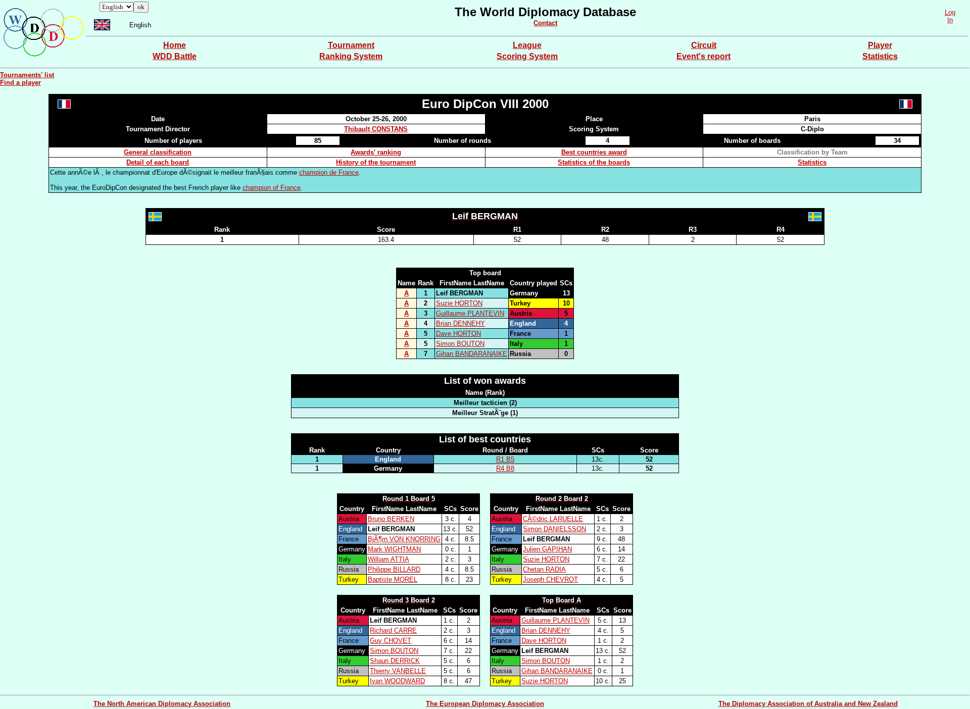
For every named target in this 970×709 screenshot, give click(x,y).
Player (880, 45)
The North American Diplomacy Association (161, 703)
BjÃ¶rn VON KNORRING (404, 539)
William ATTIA (388, 559)
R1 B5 (505, 459)
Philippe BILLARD (394, 569)
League (527, 45)
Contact (545, 23)
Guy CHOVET (390, 640)
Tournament (351, 45)
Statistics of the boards (594, 162)
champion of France (272, 187)
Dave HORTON (458, 333)
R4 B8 (505, 468)
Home (174, 45)
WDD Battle (175, 56)
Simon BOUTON (460, 343)
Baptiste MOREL (392, 579)
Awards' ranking (376, 152)
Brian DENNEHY (460, 323)
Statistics (880, 56)
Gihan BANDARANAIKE (471, 354)
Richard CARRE (393, 630)
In (950, 20)
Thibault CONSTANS (376, 129)
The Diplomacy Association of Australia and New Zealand (808, 703)
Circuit (703, 45)
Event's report (703, 56)
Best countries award (594, 152)
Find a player (20, 82)
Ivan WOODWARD (397, 681)
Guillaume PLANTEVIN (470, 313)
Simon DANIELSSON (554, 529)
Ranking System (350, 56)
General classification (157, 152)
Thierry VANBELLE (398, 671)
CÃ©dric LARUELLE (553, 519)
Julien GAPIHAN (547, 549)
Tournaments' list (27, 75)
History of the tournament (376, 162)
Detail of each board (157, 162)
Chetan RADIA (544, 569)
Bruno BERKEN (391, 519)
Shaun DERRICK (395, 661)
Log (950, 12)
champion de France (329, 172)
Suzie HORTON (459, 303)
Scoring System (527, 56)
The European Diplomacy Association (485, 703)
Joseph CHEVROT (550, 579)
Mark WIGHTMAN (394, 549)
